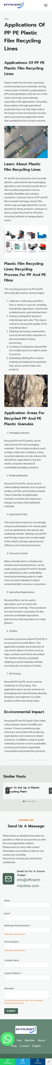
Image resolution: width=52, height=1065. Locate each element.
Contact (24, 1046)
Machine (30, 1040)
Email (7, 913)
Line (19, 1040)
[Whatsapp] (7, 1039)
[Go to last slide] (7, 791)
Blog (6, 19)
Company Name (11, 960)
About (41, 1040)
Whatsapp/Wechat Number (17, 925)
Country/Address (12, 973)
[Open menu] (46, 5)
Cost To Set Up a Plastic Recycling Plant (23, 790)
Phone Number (11, 942)
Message (9, 988)
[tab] (24, 801)
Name (7, 900)
